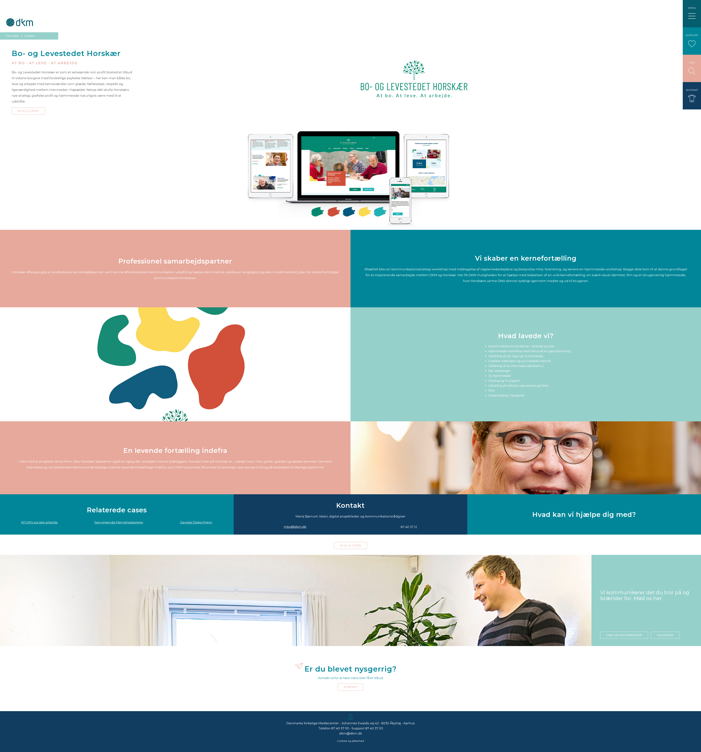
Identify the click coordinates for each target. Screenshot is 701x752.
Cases (30, 36)
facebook (665, 635)
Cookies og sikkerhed (350, 740)
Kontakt (350, 687)
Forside (12, 36)
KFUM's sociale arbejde (39, 522)
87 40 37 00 (340, 728)
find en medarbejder (624, 635)
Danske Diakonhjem (196, 522)
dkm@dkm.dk (350, 733)
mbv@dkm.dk (295, 527)
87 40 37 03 (374, 728)
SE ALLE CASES (28, 111)
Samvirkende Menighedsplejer (118, 522)
